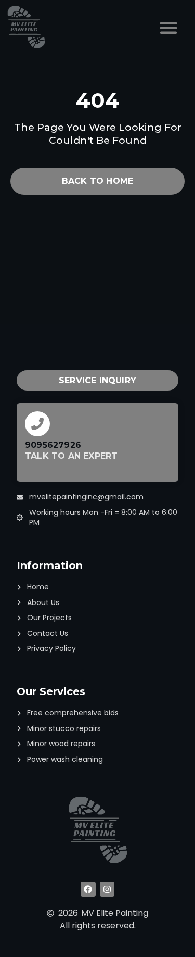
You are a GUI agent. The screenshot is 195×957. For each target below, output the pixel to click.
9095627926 (53, 445)
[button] (168, 28)
